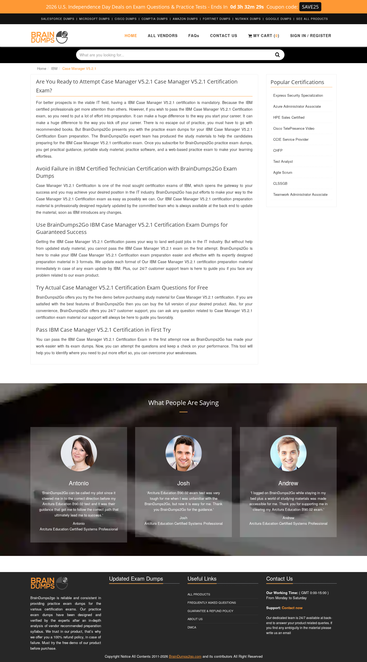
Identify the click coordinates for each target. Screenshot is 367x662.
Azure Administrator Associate (297, 106)
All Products (199, 594)
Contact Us (223, 35)
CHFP (278, 150)
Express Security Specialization (298, 95)
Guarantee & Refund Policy (210, 611)
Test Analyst (283, 161)
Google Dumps (279, 19)
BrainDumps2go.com (185, 656)
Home (131, 35)
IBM (54, 68)
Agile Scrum (282, 172)
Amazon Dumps (185, 19)
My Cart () (265, 35)
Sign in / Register (310, 35)
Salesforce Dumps (57, 19)
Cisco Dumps (126, 19)
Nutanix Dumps (248, 19)
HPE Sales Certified (288, 117)
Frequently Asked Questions (212, 602)
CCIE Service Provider (290, 139)
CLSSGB (280, 183)
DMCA (192, 627)
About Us (195, 619)
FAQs (193, 35)
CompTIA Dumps (155, 19)
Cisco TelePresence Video (293, 128)
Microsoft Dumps (94, 19)
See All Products (312, 19)
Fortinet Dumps (217, 19)
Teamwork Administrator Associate (300, 194)
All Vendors (163, 35)
